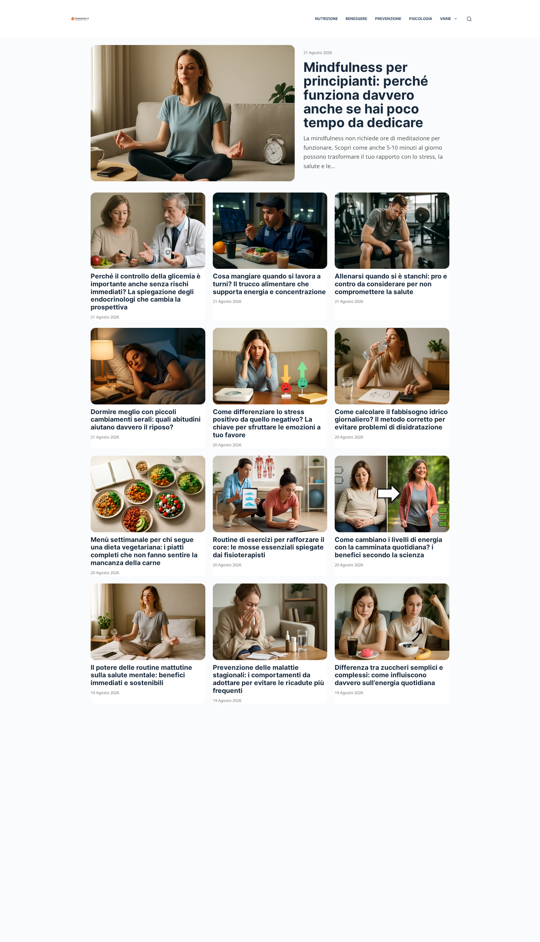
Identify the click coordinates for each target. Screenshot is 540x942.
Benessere (356, 18)
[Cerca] (469, 19)
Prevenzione (388, 18)
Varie (445, 18)
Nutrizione (326, 18)
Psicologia (420, 18)
